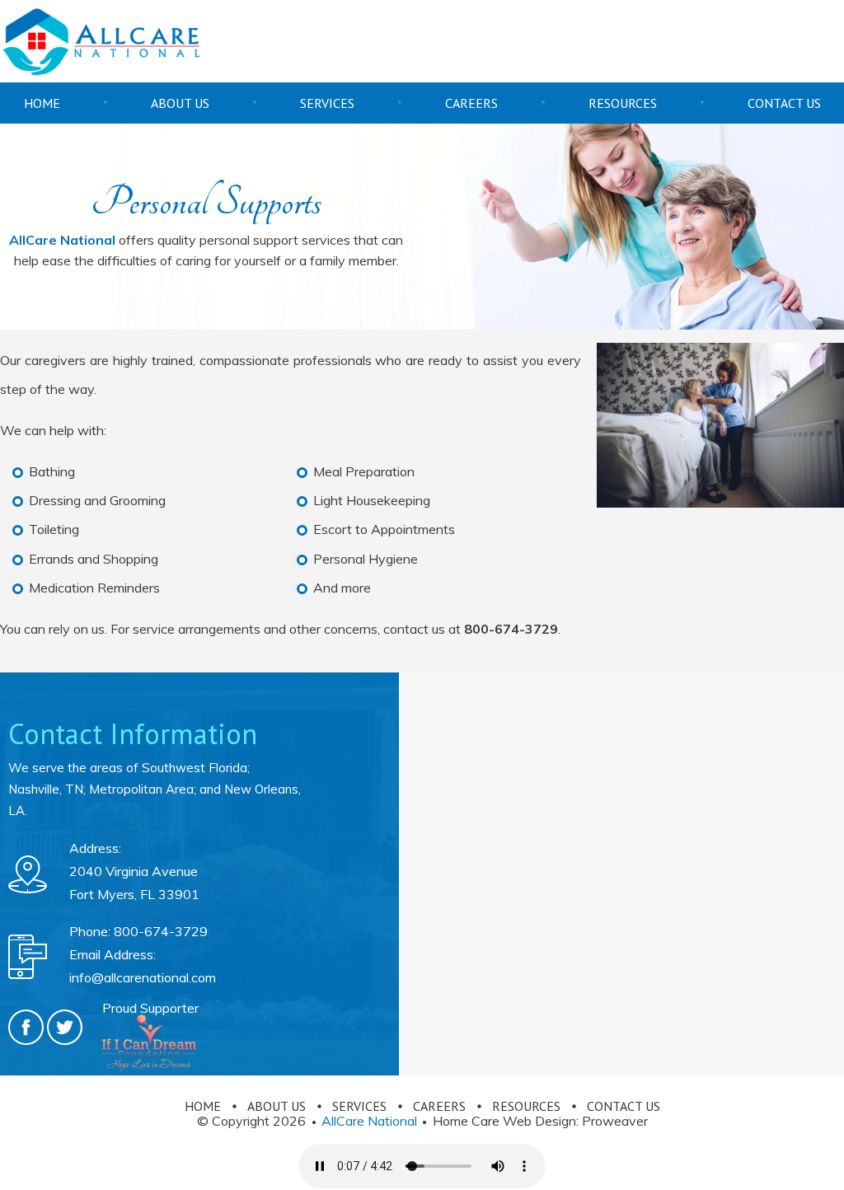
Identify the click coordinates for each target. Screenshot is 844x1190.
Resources (622, 103)
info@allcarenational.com (142, 977)
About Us (180, 103)
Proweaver (615, 1121)
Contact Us (784, 103)
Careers (471, 103)
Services (327, 103)
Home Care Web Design (504, 1121)
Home (42, 103)
